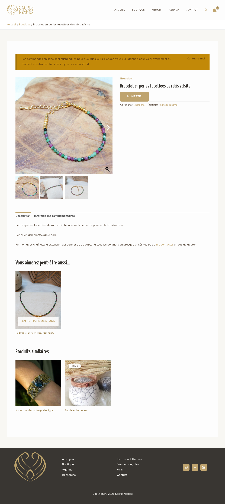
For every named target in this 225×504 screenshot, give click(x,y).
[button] (206, 10)
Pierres (157, 10)
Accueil (119, 10)
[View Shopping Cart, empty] (214, 10)
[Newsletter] (203, 467)
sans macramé (169, 105)
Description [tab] (23, 216)
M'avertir (134, 96)
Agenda (174, 10)
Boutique (138, 10)
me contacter (164, 244)
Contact (192, 10)
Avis (120, 469)
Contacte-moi (196, 58)
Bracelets (126, 78)
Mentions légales (128, 464)
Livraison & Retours (129, 459)
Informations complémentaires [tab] (54, 216)
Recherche (69, 475)
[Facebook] (195, 467)
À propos (68, 459)
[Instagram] (186, 467)
